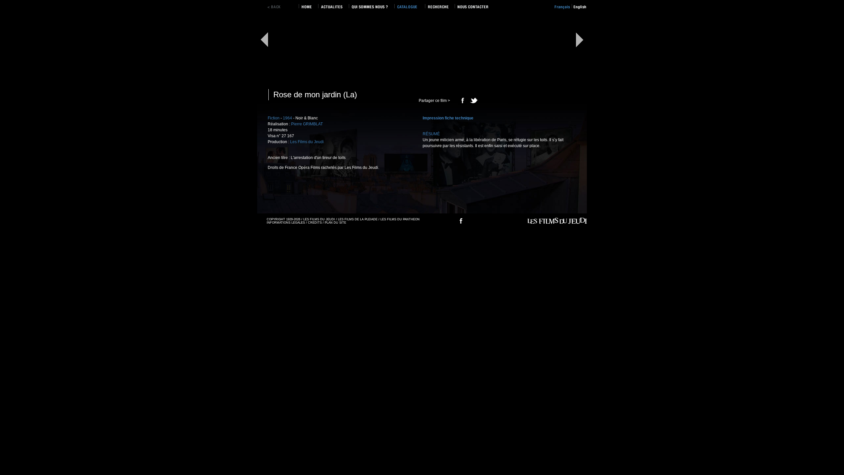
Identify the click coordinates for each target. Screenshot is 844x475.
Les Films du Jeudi (307, 142)
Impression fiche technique (448, 118)
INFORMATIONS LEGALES (286, 222)
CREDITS (315, 222)
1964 (287, 118)
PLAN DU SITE (335, 222)
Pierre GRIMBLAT (307, 124)
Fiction (274, 118)
